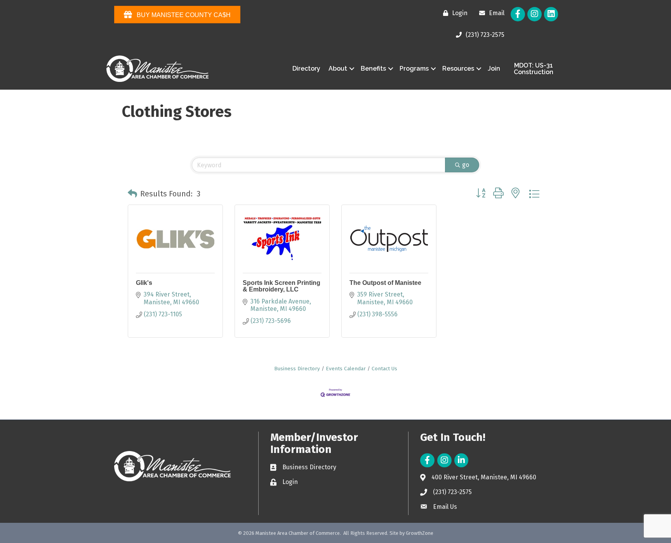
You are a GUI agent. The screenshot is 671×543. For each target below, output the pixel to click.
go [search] (465, 164)
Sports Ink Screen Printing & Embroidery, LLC (281, 286)
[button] (132, 194)
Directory (306, 68)
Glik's (144, 282)
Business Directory (297, 368)
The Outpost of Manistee (385, 282)
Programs (414, 68)
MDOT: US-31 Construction (533, 69)
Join (494, 68)
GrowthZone (419, 533)
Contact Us (384, 368)
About (338, 68)
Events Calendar (346, 368)
